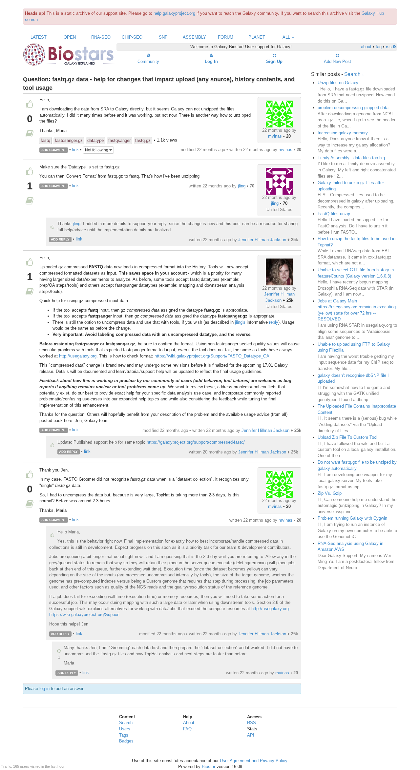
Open (70, 37)
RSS (251, 722)
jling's (240, 322)
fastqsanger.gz (69, 140)
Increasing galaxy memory (343, 132)
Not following (97, 150)
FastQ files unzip (334, 213)
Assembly (194, 37)
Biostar (208, 766)
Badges (126, 741)
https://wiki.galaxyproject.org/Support (84, 614)
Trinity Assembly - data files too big (351, 157)
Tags (123, 735)
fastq (45, 140)
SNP (163, 37)
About (188, 722)
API (250, 735)
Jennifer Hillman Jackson (262, 239)
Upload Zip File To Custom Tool (347, 437)
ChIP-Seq (132, 37)
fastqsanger (119, 140)
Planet (256, 37)
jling (275, 203)
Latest (39, 37)
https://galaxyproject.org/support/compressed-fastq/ (196, 442)
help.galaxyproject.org (174, 13)
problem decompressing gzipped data (353, 107)
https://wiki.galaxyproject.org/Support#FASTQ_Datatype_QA (212, 356)
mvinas (275, 136)
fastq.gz (143, 140)
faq (379, 46)
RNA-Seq (101, 37)
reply (273, 322)
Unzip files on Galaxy (338, 82)
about (366, 46)
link (75, 149)
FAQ (187, 728)
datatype (95, 140)
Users (124, 728)
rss (389, 46)
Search (126, 722)
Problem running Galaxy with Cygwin (352, 518)
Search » (354, 73)
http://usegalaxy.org (77, 356)
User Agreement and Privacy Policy (253, 760)
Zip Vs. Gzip (330, 493)
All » (288, 37)
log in (44, 688)
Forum (225, 37)
